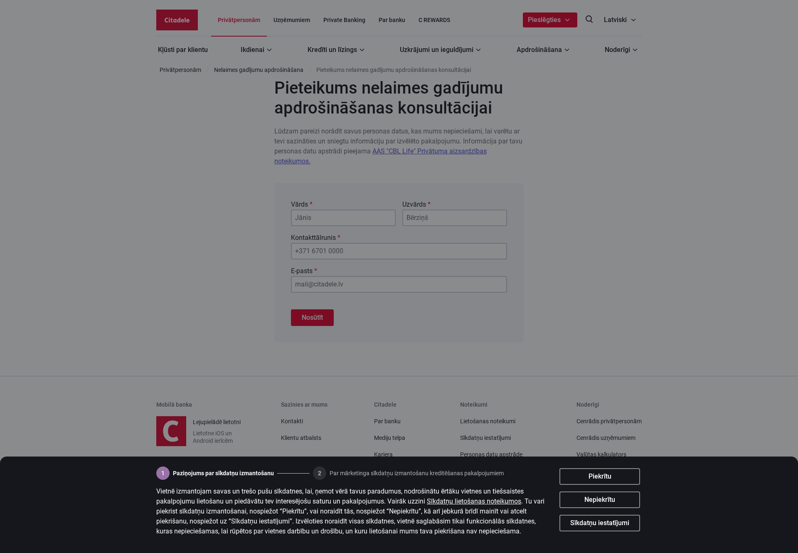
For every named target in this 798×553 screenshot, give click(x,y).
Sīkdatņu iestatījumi (599, 523)
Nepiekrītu (599, 500)
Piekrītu (600, 476)
